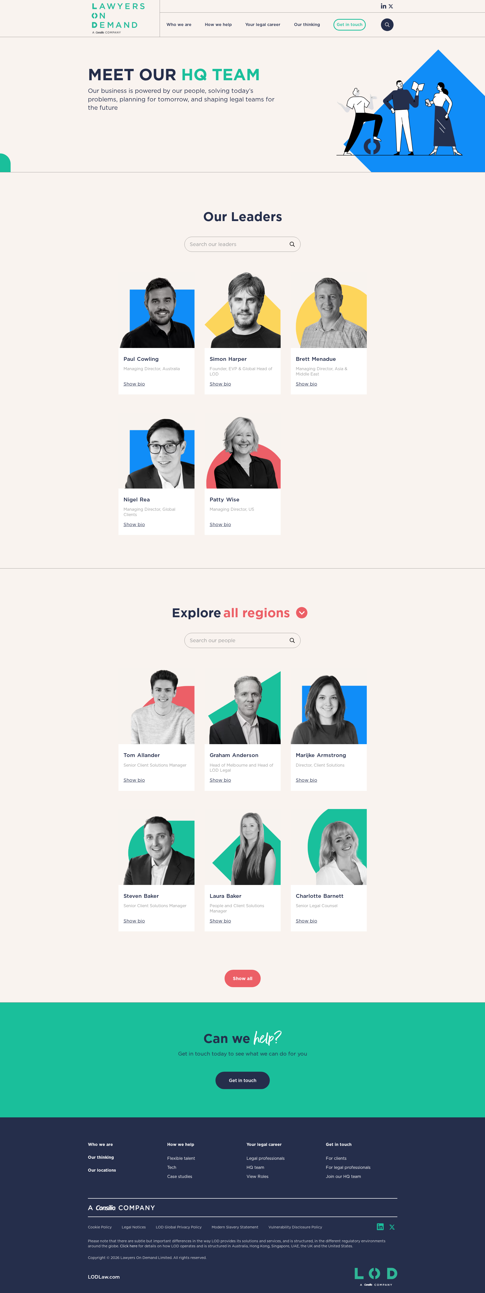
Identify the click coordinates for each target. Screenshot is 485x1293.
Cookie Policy (100, 1227)
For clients (336, 1158)
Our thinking (307, 24)
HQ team (255, 1167)
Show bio (134, 384)
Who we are (178, 24)
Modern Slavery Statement (235, 1227)
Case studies (179, 1176)
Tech (171, 1167)
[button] (179, 25)
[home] (118, 18)
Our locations (102, 1170)
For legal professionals (348, 1167)
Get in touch (242, 1080)
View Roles (258, 1176)
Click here (128, 1246)
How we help (218, 24)
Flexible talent (181, 1158)
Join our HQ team (343, 1176)
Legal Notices (134, 1227)
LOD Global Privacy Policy (179, 1227)
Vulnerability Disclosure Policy (295, 1227)
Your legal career (262, 24)
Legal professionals (266, 1158)
